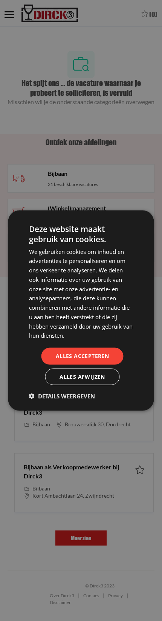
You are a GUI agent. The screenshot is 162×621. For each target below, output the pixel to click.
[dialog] (81, 310)
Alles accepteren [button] (82, 356)
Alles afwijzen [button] (82, 376)
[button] (62, 395)
